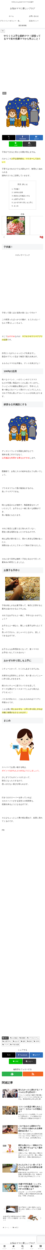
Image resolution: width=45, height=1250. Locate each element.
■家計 (6, 1038)
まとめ (16, 206)
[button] (29, 144)
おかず (17, 1041)
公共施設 (15, 1038)
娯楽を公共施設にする (22, 196)
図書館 (23, 1038)
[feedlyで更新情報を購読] (12, 1074)
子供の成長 (15, 1044)
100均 (37, 1041)
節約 (30, 1041)
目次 (19, 184)
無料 (24, 1041)
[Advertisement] (22, 65)
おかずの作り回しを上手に (23, 202)
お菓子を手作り (19, 199)
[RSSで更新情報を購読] (33, 1074)
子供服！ (17, 189)
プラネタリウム (34, 1038)
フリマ (6, 1044)
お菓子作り (7, 1041)
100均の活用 (18, 192)
